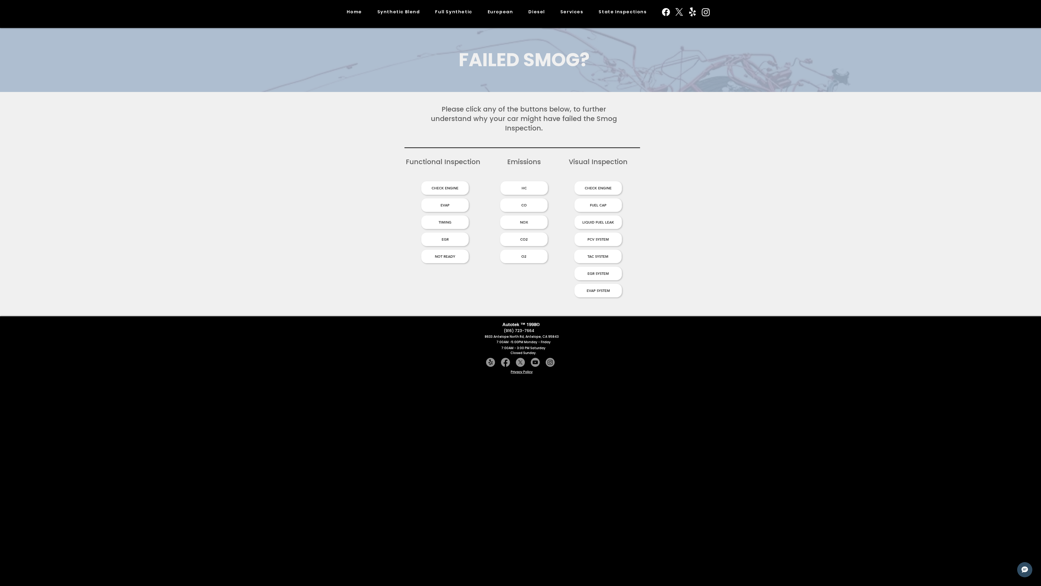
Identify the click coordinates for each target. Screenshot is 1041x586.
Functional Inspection (443, 162)
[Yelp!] (692, 12)
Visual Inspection (598, 162)
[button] (622, 12)
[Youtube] (535, 362)
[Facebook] (666, 12)
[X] (679, 12)
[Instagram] (706, 12)
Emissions (524, 162)
